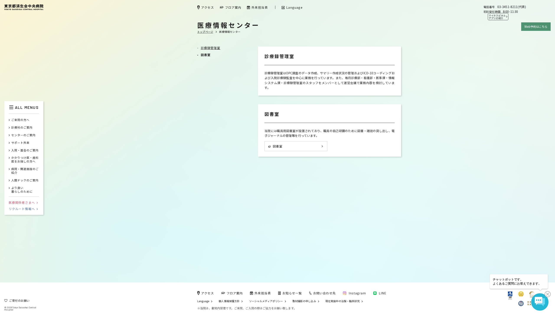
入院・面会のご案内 (25, 150)
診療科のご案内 (22, 127)
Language (203, 301)
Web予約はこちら (535, 27)
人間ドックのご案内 (25, 180)
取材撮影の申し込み (304, 301)
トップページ (205, 31)
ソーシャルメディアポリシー (266, 301)
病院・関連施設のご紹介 (25, 171)
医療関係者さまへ (22, 202)
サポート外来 (20, 143)
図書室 (206, 55)
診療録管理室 (210, 48)
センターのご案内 (23, 135)
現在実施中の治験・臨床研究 (342, 301)
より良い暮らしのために (22, 190)
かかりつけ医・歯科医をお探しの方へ (25, 159)
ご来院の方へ (20, 120)
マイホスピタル (497, 17)
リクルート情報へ (22, 208)
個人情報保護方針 (229, 301)
